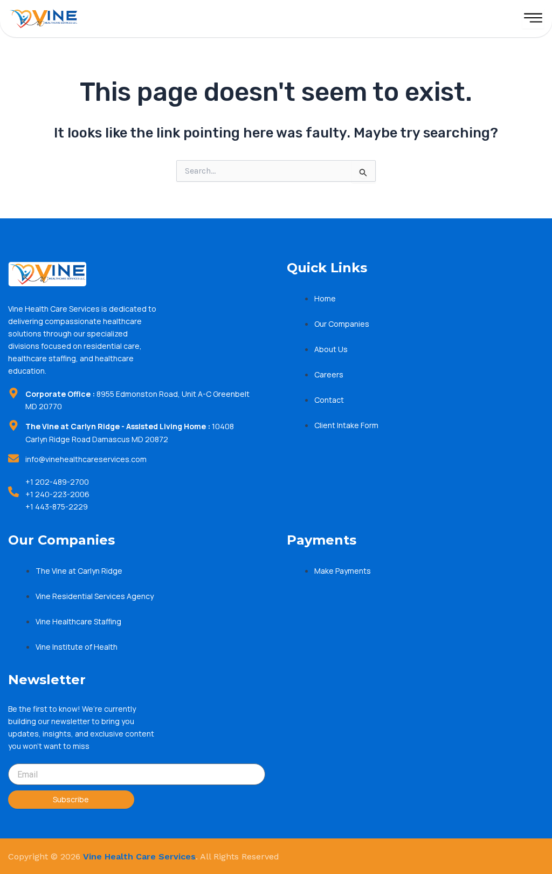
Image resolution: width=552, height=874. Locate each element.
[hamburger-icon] (533, 19)
